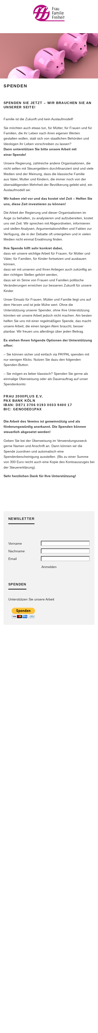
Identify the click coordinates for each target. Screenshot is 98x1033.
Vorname (15, 543)
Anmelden (49, 567)
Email (12, 559)
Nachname (16, 551)
